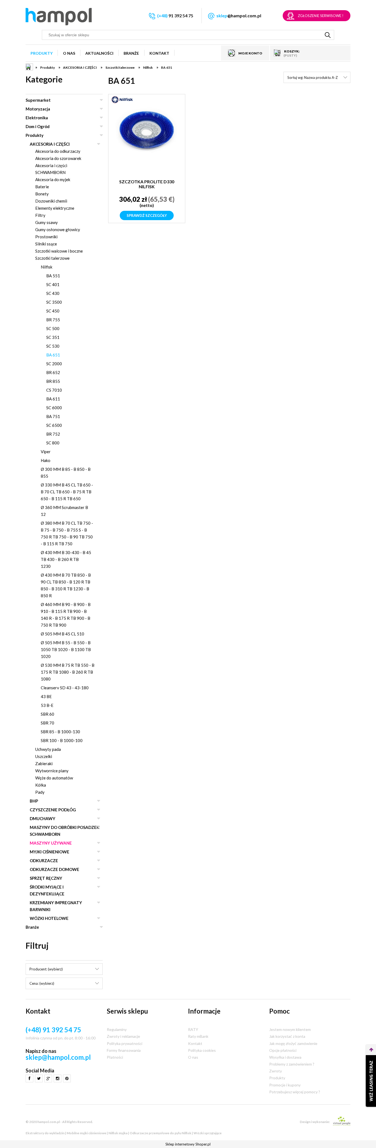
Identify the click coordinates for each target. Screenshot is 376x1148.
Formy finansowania (124, 1050)
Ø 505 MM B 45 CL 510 (62, 633)
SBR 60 (47, 714)
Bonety (42, 193)
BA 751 (53, 416)
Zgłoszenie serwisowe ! (321, 15)
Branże (32, 927)
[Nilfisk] (122, 99)
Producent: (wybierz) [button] (46, 969)
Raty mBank (198, 1036)
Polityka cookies (202, 1050)
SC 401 (52, 284)
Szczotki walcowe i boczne (59, 250)
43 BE (46, 696)
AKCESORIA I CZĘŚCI (50, 144)
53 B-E (47, 705)
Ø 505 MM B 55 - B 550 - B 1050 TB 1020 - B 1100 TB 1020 (66, 649)
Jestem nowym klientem (290, 1029)
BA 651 (53, 354)
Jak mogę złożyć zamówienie (293, 1043)
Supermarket (38, 100)
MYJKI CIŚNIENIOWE (49, 851)
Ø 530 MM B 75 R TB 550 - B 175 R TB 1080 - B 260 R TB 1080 (67, 672)
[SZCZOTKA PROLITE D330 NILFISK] (146, 140)
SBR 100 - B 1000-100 (62, 740)
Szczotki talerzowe (52, 258)
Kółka (40, 784)
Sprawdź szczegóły (147, 215)
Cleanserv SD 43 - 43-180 (65, 687)
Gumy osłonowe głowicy (57, 229)
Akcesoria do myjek (52, 179)
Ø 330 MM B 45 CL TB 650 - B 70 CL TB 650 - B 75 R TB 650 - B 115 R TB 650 (67, 491)
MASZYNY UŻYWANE (51, 842)
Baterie (42, 186)
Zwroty (275, 1071)
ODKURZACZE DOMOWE (54, 869)
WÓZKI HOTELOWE (49, 918)
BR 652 (53, 372)
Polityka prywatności (124, 1043)
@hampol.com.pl (238, 15)
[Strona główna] (59, 16)
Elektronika (37, 117)
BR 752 (53, 433)
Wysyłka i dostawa (285, 1057)
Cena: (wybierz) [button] (41, 983)
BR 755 (53, 319)
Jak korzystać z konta (287, 1036)
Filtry (40, 215)
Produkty (34, 135)
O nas (193, 1057)
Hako (45, 460)
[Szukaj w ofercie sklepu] (327, 35)
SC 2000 (54, 363)
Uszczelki (43, 756)
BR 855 (53, 381)
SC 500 (52, 328)
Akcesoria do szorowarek (58, 158)
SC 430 (52, 293)
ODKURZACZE (44, 860)
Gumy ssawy (46, 222)
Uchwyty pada (48, 749)
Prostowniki (46, 236)
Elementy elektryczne (54, 208)
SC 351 (52, 337)
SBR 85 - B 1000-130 (60, 731)
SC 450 (52, 310)
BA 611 (53, 398)
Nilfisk (46, 266)
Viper (46, 451)
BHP (34, 800)
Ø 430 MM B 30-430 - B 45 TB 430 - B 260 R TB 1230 (66, 559)
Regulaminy (117, 1029)
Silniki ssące (46, 243)
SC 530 (52, 346)
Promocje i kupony (285, 1085)
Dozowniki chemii (51, 200)
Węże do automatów (54, 777)
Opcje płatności (282, 1050)
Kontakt (195, 1043)
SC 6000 (54, 407)
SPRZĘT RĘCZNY (46, 878)
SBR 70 (47, 722)
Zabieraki (44, 763)
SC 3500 (54, 302)
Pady (40, 792)
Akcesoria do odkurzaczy (57, 151)
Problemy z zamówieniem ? (291, 1064)
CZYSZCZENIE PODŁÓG (53, 809)
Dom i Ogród (38, 126)
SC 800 (52, 442)
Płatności (115, 1057)
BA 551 (53, 275)
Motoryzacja (38, 108)
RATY (193, 1029)
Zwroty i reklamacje (123, 1036)
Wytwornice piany (52, 770)
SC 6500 (54, 425)
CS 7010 (54, 390)
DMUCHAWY (42, 818)
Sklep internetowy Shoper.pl (188, 1144)
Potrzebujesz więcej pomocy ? (294, 1091)
